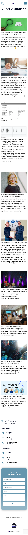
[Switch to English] (13, 3)
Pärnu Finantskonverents (11, 338)
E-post (8, 437)
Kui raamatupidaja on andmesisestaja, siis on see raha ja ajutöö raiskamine (12, 167)
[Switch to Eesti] (15, 3)
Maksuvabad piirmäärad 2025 (13, 99)
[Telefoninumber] (3, 443)
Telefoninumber (11, 442)
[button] (25, 3)
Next (25, 410)
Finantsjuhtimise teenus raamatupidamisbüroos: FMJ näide (13, 53)
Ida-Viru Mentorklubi (9, 303)
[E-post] (3, 438)
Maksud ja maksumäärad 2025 (14, 124)
